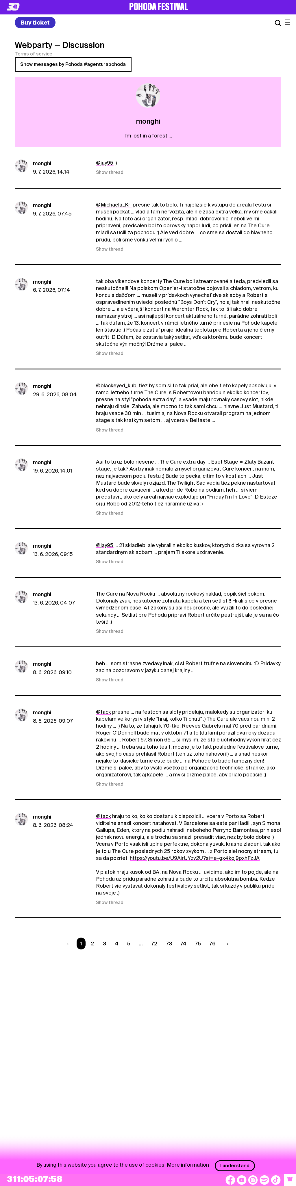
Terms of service (33, 54)
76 (213, 943)
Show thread (109, 172)
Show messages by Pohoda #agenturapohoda (73, 64)
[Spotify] (264, 1180)
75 (198, 943)
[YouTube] (242, 1180)
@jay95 (104, 163)
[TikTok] (276, 1180)
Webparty (33, 45)
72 (154, 943)
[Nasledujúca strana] (226, 943)
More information (188, 1164)
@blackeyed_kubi (117, 385)
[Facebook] (230, 1180)
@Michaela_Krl (114, 205)
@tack (103, 712)
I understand (234, 1165)
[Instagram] (253, 1180)
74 (183, 943)
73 (169, 943)
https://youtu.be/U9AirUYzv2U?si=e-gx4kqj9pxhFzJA (195, 858)
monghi (42, 163)
